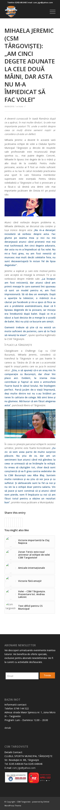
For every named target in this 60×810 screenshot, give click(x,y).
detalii (7, 727)
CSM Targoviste (23, 801)
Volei (20, 106)
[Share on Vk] (17, 522)
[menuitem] (51, 11)
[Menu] (51, 11)
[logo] (24, 11)
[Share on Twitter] (7, 522)
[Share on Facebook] (5, 522)
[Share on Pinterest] (11, 522)
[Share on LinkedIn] (13, 522)
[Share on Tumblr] (15, 522)
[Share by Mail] (21, 522)
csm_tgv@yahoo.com (24, 767)
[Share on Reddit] (19, 522)
